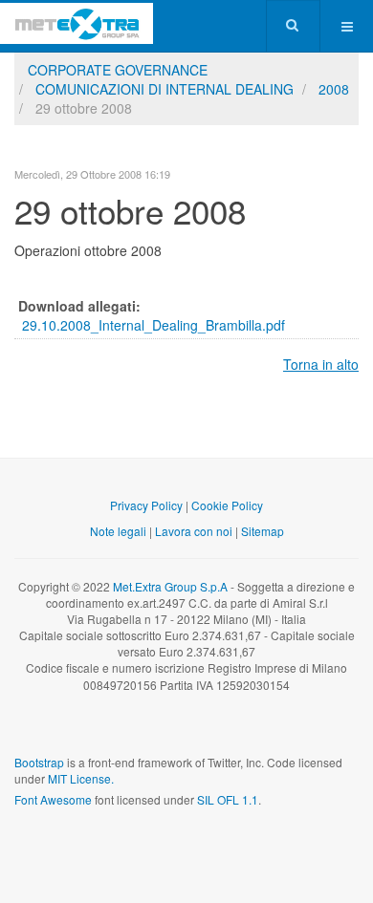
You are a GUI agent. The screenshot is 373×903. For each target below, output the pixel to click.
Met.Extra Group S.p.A (170, 586)
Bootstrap (39, 762)
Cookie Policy (227, 505)
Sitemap (262, 531)
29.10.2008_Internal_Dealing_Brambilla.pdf (153, 324)
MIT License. (81, 778)
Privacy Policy (146, 505)
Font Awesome (53, 799)
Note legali (118, 531)
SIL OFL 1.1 (227, 799)
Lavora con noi (193, 531)
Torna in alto (321, 364)
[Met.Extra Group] (76, 23)
